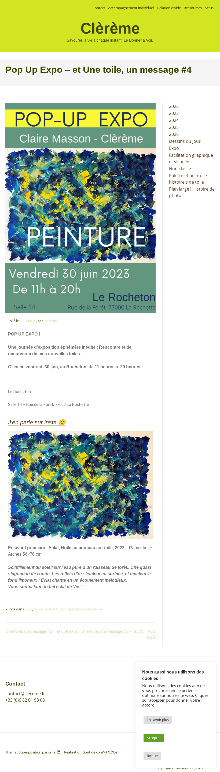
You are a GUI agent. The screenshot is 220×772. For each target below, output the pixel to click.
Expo (38, 609)
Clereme (50, 320)
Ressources (193, 7)
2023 (28, 609)
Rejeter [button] (152, 755)
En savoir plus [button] (158, 719)
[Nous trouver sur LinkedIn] (58, 752)
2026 (174, 134)
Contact (99, 7)
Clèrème (110, 28)
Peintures (125, 694)
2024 (174, 120)
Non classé (180, 169)
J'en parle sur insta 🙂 (36, 422)
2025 (174, 127)
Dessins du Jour (185, 141)
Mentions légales (132, 716)
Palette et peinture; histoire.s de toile (72, 609)
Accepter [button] (154, 737)
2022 (174, 106)
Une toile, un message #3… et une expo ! (42, 631)
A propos (124, 709)
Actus (209, 7)
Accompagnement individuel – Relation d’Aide (144, 7)
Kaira (51, 752)
